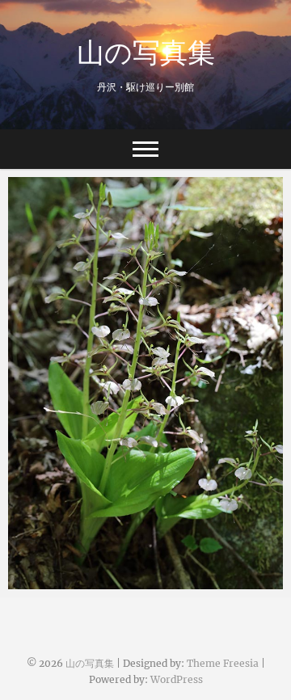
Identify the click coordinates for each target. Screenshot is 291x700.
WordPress (176, 679)
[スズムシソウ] (145, 383)
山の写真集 (146, 51)
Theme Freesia (223, 663)
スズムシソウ (60, 581)
